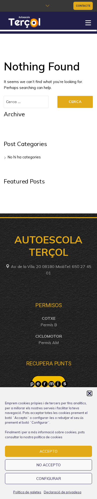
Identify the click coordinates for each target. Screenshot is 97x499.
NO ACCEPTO (48, 465)
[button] (89, 393)
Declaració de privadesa (62, 492)
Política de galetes (27, 492)
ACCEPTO (48, 451)
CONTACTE (83, 5)
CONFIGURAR (48, 478)
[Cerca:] (26, 102)
